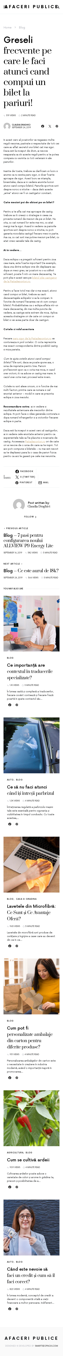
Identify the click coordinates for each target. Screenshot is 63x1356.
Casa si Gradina (26, 899)
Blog (22, 27)
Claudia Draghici (21, 125)
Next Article (12, 564)
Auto (10, 780)
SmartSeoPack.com (46, 1346)
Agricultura (15, 1153)
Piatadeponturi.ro (35, 441)
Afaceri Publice (31, 6)
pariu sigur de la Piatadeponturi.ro (32, 338)
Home (8, 27)
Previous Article (17, 528)
